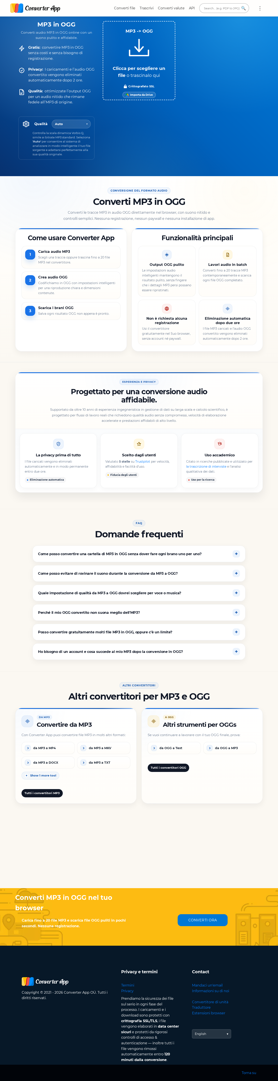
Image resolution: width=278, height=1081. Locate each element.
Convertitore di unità (210, 1002)
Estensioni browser (208, 1013)
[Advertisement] (139, 853)
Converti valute (171, 8)
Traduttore (201, 1007)
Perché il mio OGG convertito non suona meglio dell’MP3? (89, 613)
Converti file (124, 8)
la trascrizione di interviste (206, 466)
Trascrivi (147, 8)
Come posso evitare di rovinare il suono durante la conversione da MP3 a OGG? (108, 573)
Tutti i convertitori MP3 (42, 793)
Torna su (249, 1073)
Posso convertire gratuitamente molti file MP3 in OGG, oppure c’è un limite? (105, 632)
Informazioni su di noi (210, 991)
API (192, 8)
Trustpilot (142, 462)
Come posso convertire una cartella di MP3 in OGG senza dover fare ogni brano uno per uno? (120, 554)
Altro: (260, 8)
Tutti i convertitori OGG (168, 768)
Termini (127, 985)
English (200, 1034)
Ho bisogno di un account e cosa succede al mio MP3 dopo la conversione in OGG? (110, 652)
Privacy (127, 991)
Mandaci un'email (207, 985)
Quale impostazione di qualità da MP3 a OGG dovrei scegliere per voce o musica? (109, 593)
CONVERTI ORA (202, 920)
